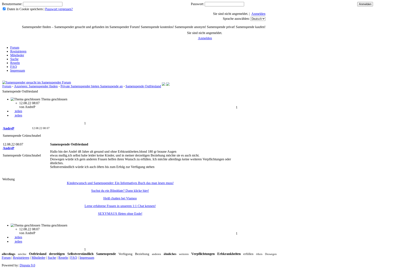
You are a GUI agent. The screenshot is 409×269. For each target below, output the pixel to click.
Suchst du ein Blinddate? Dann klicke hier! (120, 190)
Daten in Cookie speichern (25, 9)
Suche (14, 59)
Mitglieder (17, 55)
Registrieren (18, 51)
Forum (14, 47)
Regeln (15, 63)
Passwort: (197, 4)
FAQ (13, 66)
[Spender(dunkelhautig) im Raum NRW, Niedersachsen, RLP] (168, 84)
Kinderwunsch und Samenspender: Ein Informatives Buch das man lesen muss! (120, 183)
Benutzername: (12, 4)
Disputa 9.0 (27, 265)
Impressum (17, 70)
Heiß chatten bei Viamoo (120, 198)
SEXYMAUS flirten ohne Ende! (120, 213)
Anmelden (258, 14)
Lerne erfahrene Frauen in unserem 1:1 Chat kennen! (120, 206)
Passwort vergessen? (59, 9)
